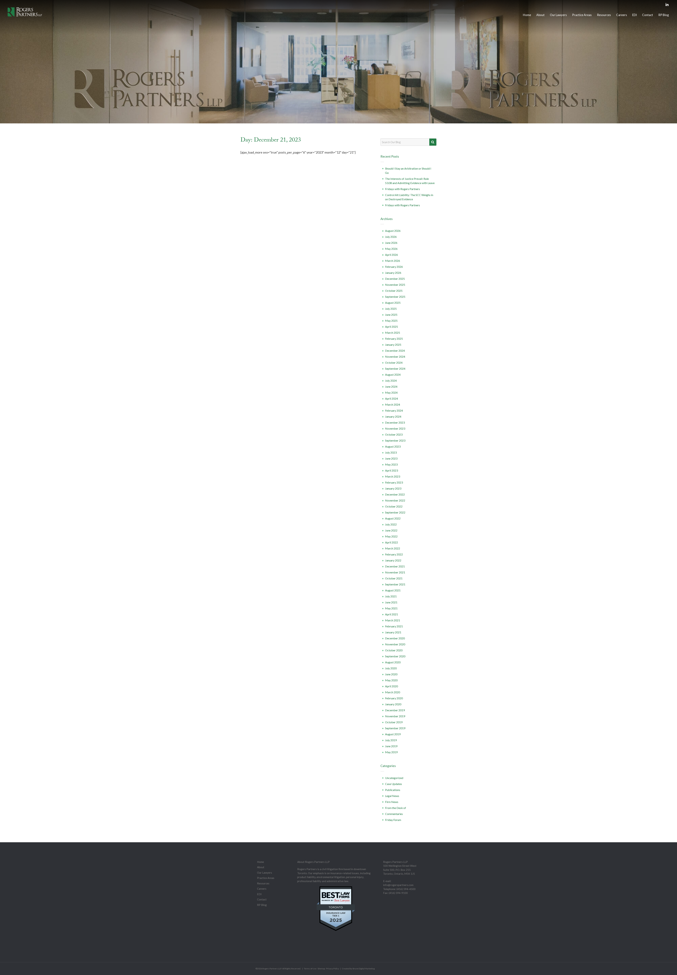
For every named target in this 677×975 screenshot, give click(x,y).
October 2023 (393, 434)
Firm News (391, 801)
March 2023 (392, 476)
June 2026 (391, 242)
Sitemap (321, 968)
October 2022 (393, 506)
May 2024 (391, 392)
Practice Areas (582, 15)
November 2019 (395, 716)
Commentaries (394, 813)
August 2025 (393, 302)
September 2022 (395, 512)
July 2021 (391, 596)
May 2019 (391, 752)
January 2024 (393, 416)
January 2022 (393, 560)
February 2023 (394, 482)
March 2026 (392, 260)
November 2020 (395, 644)
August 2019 (393, 734)
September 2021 (395, 584)
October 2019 (393, 722)
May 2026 (391, 248)
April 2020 (391, 686)
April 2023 (391, 470)
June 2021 (391, 602)
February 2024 (394, 410)
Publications (392, 789)
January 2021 (393, 632)
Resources (604, 15)
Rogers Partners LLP (272, 968)
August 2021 (393, 590)
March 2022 (392, 548)
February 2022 (394, 554)
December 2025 (395, 278)
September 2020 (395, 656)
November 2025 (395, 284)
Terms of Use (310, 968)
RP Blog (663, 15)
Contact (647, 15)
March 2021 (392, 620)
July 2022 (391, 524)
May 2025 (391, 320)
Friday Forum (393, 819)
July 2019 (391, 740)
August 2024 (393, 374)
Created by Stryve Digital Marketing (358, 968)
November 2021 (395, 572)
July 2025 (391, 308)
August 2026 (393, 230)
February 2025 (394, 338)
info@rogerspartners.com (398, 885)
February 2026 (394, 266)
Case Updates (393, 783)
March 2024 (392, 404)
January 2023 (393, 488)
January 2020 (393, 704)
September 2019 (395, 728)
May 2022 (391, 536)
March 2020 (392, 692)
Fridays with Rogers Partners (402, 189)
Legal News (392, 795)
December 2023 (395, 422)
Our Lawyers (558, 15)
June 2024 (391, 386)
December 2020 (395, 638)
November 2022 (395, 500)
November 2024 (395, 356)
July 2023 (391, 452)
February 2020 (394, 698)
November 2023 (395, 428)
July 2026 (391, 236)
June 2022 (391, 530)
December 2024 (395, 350)
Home (527, 15)
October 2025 (393, 290)
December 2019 (395, 710)
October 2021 (393, 578)
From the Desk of (395, 807)
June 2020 (391, 674)
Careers (621, 15)
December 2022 (395, 494)
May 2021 (391, 608)
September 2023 (395, 440)
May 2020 (391, 680)
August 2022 (393, 518)
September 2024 (395, 368)
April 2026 (391, 254)
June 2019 (391, 746)
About (540, 15)
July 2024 (391, 380)
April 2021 (391, 614)
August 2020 (393, 662)
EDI (634, 15)
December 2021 (395, 566)
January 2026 (393, 272)
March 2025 (392, 332)
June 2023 (391, 458)
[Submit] (432, 142)
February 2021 (394, 626)
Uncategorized (394, 778)
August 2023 (393, 446)
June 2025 (391, 314)
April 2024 (391, 398)
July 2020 (391, 668)
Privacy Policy (332, 968)
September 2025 (395, 296)
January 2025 (393, 344)
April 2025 (391, 326)
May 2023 (391, 464)
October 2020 (393, 650)
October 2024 (393, 362)
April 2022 (391, 542)
